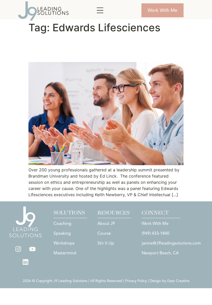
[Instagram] (18, 248)
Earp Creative (178, 281)
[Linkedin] (25, 261)
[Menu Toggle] (100, 10)
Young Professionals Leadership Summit (91, 48)
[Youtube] (32, 248)
